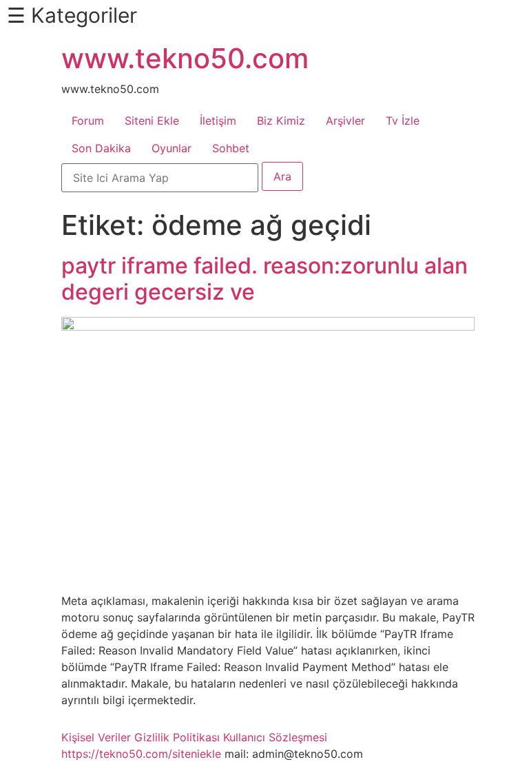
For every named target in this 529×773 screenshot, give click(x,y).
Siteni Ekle (152, 120)
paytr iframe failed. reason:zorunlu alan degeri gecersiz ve (264, 278)
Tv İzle (402, 120)
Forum (88, 120)
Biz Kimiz (281, 120)
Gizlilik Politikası (177, 737)
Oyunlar (171, 148)
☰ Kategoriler (72, 15)
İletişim (218, 120)
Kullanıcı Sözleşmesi (275, 737)
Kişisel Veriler (96, 737)
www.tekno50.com (185, 58)
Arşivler (345, 120)
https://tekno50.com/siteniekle (141, 754)
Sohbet (230, 148)
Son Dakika (101, 148)
